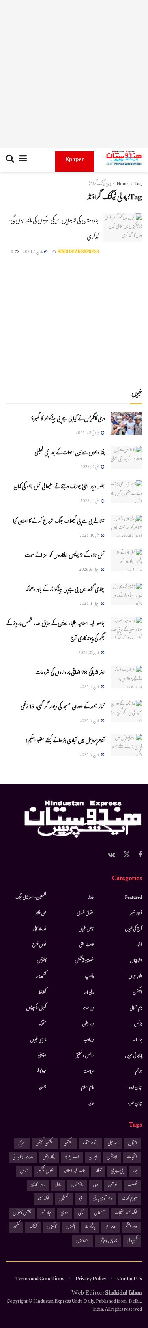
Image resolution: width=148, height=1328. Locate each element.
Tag (138, 184)
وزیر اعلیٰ (110, 1227)
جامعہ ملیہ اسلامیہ (74, 1171)
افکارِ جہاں (135, 977)
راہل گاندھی (38, 1185)
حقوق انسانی (85, 914)
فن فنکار (40, 914)
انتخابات (132, 1157)
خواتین (113, 1185)
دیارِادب (88, 1040)
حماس (24, 1171)
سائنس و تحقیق (84, 1056)
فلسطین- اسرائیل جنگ (30, 898)
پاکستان (70, 1227)
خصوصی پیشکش (84, 961)
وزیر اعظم (131, 1227)
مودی (64, 1213)
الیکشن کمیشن (45, 1143)
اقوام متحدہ (90, 1143)
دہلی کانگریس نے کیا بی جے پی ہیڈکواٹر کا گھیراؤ (68, 419)
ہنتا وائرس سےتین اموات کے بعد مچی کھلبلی (69, 453)
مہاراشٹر (46, 1213)
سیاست (88, 1072)
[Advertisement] (74, 74)
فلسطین (64, 1199)
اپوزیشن (112, 1157)
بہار (135, 1171)
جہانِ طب (135, 1104)
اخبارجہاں (136, 961)
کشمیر (16, 1227)
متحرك (42, 1024)
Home (122, 184)
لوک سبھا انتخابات (125, 1213)
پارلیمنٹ (90, 1227)
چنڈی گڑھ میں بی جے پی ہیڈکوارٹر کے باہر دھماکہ (65, 590)
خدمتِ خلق (86, 945)
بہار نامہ (137, 1040)
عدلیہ (91, 1104)
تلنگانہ (98, 1171)
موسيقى (42, 1056)
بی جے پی (117, 1171)
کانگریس (51, 1227)
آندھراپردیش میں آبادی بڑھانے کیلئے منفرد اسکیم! (65, 741)
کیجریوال (132, 1241)
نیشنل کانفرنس (22, 1213)
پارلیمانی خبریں (133, 1056)
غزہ (81, 1199)
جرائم (138, 1072)
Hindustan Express (78, 252)
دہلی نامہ (89, 993)
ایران (93, 1157)
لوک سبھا (43, 1199)
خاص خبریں (86, 929)
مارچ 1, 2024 (32, 252)
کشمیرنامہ (41, 977)
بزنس (138, 1024)
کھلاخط (42, 993)
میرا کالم (41, 1072)
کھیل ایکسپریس (36, 1009)
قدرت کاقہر (39, 929)
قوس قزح (39, 945)
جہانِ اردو (135, 1088)
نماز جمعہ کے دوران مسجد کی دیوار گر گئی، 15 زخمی (63, 707)
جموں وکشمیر (45, 1171)
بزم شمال (136, 1009)
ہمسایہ (42, 1088)
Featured (133, 898)
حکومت (132, 1185)
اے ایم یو (72, 1157)
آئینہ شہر (136, 914)
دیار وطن (88, 1024)
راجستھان (77, 1185)
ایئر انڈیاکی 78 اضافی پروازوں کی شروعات (70, 673)
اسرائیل (113, 1143)
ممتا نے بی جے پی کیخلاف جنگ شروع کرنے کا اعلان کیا (59, 522)
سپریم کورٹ (129, 1199)
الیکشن (137, 993)
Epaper (74, 160)
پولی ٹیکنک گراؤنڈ (99, 184)
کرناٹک (33, 1227)
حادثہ (91, 898)
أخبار (139, 945)
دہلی (95, 1185)
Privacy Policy (90, 1279)
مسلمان (99, 1213)
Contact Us (129, 1279)
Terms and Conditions (39, 1279)
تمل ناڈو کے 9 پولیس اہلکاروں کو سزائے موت (65, 556)
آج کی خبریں (133, 929)
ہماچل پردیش (108, 1241)
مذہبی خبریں (38, 1040)
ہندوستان (82, 1241)
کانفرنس (41, 961)
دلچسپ (89, 977)
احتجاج (132, 1143)
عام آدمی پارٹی (102, 1199)
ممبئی (81, 1213)
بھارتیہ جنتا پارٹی (23, 1157)
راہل (58, 1185)
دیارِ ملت (88, 1009)
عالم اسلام (87, 1088)
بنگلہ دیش (49, 1157)
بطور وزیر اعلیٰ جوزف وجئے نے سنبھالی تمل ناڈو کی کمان (59, 487)
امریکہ (22, 1143)
